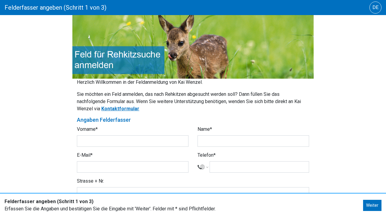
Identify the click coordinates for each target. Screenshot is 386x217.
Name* (205, 129)
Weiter (372, 205)
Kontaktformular (120, 109)
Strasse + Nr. (90, 181)
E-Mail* (85, 155)
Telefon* (207, 155)
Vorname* (87, 129)
